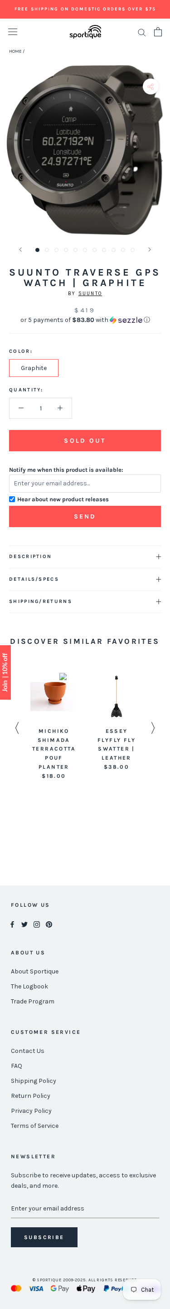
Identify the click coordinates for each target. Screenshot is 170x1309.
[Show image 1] (37, 250)
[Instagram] (37, 924)
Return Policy (30, 1096)
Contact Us (27, 1051)
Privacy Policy (31, 1111)
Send (85, 516)
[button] (85, 320)
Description (30, 556)
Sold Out (85, 441)
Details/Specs (34, 579)
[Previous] (20, 249)
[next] (160, 160)
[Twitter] (24, 924)
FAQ (16, 1066)
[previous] (10, 160)
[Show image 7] (94, 250)
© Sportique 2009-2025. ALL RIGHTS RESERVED (85, 1280)
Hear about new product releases (63, 499)
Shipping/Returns (40, 601)
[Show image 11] (133, 250)
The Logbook (29, 986)
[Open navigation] (12, 32)
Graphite (34, 368)
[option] (54, 727)
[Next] (149, 249)
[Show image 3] (56, 250)
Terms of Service (34, 1126)
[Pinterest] (49, 924)
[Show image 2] (47, 250)
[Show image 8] (104, 250)
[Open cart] (158, 31)
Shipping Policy (33, 1081)
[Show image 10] (123, 250)
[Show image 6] (85, 250)
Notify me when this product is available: (66, 469)
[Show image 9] (114, 250)
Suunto (90, 293)
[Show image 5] (75, 250)
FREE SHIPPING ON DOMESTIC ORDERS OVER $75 (85, 9)
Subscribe (44, 1237)
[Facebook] (12, 924)
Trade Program (32, 1001)
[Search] (142, 32)
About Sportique (34, 971)
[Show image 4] (66, 250)
